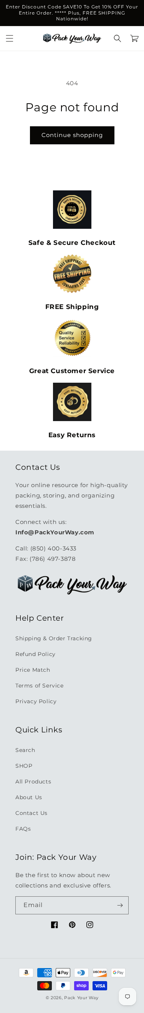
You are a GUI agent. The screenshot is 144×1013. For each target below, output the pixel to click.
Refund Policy (35, 654)
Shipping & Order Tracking (53, 638)
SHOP (23, 765)
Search (25, 750)
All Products (33, 781)
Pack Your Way (81, 997)
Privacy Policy (35, 701)
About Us (28, 797)
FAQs (23, 828)
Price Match (32, 669)
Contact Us (31, 813)
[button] (9, 38)
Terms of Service (39, 685)
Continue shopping (72, 135)
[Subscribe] (119, 905)
